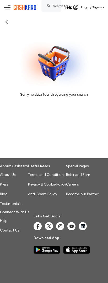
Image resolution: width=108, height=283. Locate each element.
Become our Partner (82, 194)
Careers (72, 184)
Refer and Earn (78, 174)
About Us (8, 174)
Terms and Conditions (47, 174)
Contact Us (9, 230)
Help (68, 7)
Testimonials (10, 203)
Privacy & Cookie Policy (47, 184)
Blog (4, 194)
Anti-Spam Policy (42, 194)
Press (4, 184)
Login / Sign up (92, 7)
